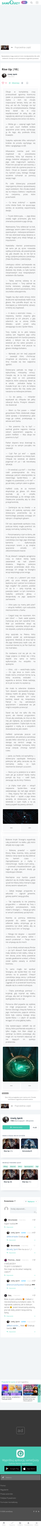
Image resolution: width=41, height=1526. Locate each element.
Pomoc (3, 1485)
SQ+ (24, 2)
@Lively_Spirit (12, 1249)
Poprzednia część (22, 47)
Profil (35, 1128)
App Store (31, 1469)
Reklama (9, 1478)
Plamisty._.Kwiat (14, 1260)
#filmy (6, 1166)
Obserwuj (15, 83)
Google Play (14, 1469)
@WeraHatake (12, 1236)
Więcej (36, 1524)
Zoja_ (10, 1295)
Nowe (3, 1524)
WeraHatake (12, 1220)
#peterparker (28, 1166)
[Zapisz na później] (27, 83)
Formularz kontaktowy (9, 1502)
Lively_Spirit (12, 74)
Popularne (12, 1524)
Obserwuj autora (17, 1127)
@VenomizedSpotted (15, 1284)
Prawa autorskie (6, 1494)
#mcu (20, 1166)
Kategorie (20, 1524)
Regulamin (4, 1490)
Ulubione (22, 83)
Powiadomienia (28, 1524)
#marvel (12, 1166)
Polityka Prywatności (8, 1498)
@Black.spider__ (13, 1325)
